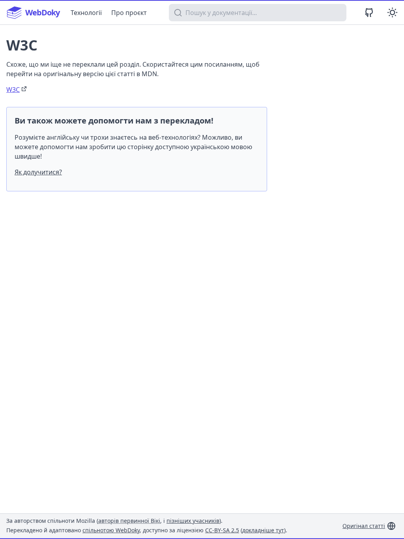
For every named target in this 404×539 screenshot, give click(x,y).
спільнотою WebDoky (111, 530)
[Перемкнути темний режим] (392, 12)
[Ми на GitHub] (369, 12)
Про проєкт (129, 12)
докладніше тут (263, 530)
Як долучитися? (38, 172)
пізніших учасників (192, 520)
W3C (13, 89)
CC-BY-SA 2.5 (222, 530)
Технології (86, 12)
